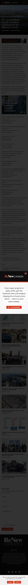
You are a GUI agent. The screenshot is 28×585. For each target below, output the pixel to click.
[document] (14, 292)
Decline (17, 582)
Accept (10, 582)
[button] (26, 273)
